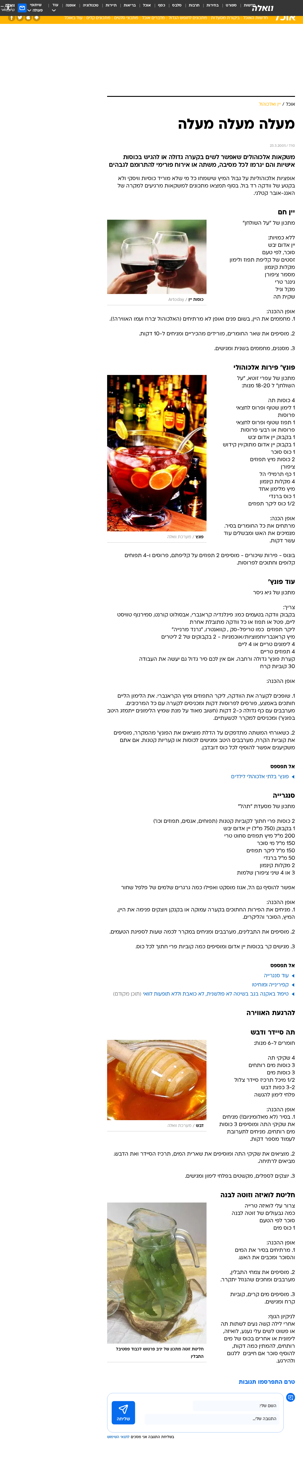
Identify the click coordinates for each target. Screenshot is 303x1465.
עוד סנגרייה (276, 975)
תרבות (194, 5)
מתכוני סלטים (126, 18)
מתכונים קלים (98, 18)
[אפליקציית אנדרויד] (36, 17)
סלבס (177, 5)
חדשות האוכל (255, 18)
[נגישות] (8, 8)
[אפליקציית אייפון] (28, 17)
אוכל (147, 5)
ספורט (231, 5)
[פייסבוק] (11, 17)
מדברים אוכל (153, 18)
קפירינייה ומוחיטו (270, 985)
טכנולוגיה (91, 5)
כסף (161, 5)
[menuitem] (228, 8)
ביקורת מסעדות (225, 18)
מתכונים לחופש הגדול (188, 18)
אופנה (71, 5)
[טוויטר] (20, 17)
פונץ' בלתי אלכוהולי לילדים (260, 776)
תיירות (111, 5)
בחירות (213, 5)
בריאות (130, 5)
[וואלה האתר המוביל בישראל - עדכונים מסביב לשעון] (262, 8)
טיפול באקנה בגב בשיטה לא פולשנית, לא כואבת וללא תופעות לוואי (216, 994)
